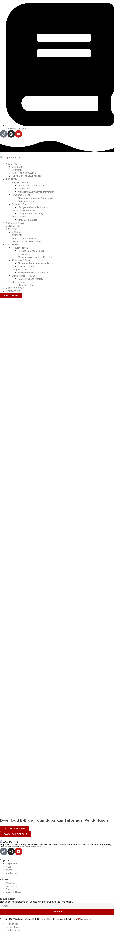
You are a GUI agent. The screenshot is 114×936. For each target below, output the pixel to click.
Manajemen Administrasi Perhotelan (36, 191)
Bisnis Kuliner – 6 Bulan (23, 210)
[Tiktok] (3, 134)
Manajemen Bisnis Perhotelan (33, 207)
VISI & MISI (17, 166)
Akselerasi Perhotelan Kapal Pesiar (35, 198)
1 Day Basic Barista (27, 219)
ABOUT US (11, 163)
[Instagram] (11, 134)
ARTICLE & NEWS (15, 222)
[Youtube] (18, 134)
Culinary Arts (24, 188)
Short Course (18, 216)
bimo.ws (88, 919)
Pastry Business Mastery (30, 213)
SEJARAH (17, 170)
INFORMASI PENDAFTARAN (26, 176)
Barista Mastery (26, 201)
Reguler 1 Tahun (20, 182)
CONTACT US (13, 226)
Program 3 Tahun (20, 204)
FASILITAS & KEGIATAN (24, 173)
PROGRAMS (12, 179)
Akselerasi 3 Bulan (21, 194)
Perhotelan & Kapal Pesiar (31, 185)
